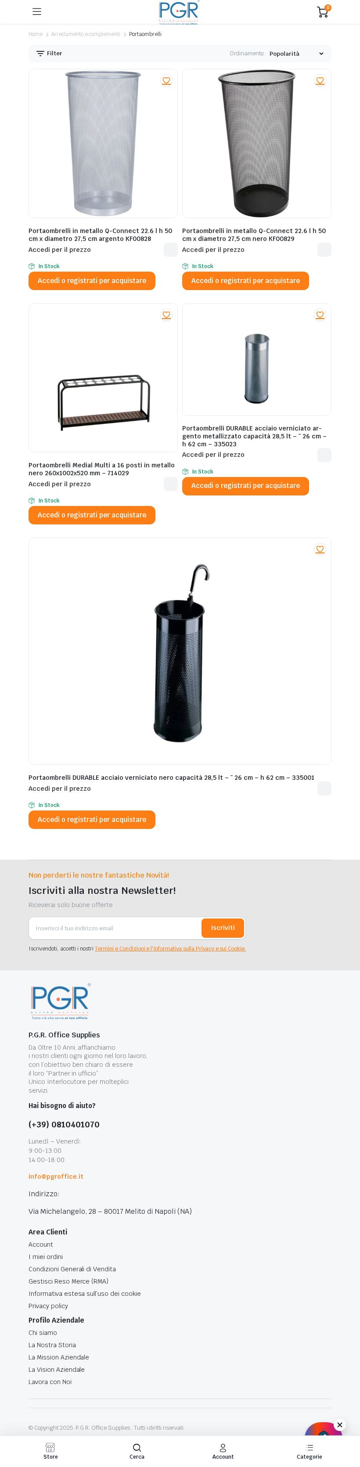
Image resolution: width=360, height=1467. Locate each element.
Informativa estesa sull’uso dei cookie (85, 1294)
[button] (166, 80)
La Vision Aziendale (57, 1370)
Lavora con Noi (50, 1382)
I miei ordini (46, 1257)
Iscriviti (223, 928)
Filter (54, 53)
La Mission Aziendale (59, 1357)
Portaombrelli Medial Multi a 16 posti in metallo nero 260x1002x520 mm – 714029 (102, 469)
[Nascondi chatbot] (340, 1425)
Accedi (171, 250)
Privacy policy (48, 1306)
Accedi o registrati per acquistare (92, 280)
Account (41, 1244)
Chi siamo (43, 1333)
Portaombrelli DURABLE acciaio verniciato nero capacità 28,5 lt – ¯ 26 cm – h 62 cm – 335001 (171, 778)
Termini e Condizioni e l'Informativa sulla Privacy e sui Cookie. (170, 948)
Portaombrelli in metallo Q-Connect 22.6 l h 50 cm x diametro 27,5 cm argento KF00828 (100, 235)
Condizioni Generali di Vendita (72, 1269)
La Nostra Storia (52, 1345)
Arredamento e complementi (85, 34)
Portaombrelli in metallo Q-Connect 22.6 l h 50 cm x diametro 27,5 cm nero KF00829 (254, 235)
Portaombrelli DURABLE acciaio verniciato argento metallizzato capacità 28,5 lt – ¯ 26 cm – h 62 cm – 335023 (254, 436)
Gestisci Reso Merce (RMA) (68, 1281)
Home (36, 34)
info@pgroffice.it (56, 1176)
